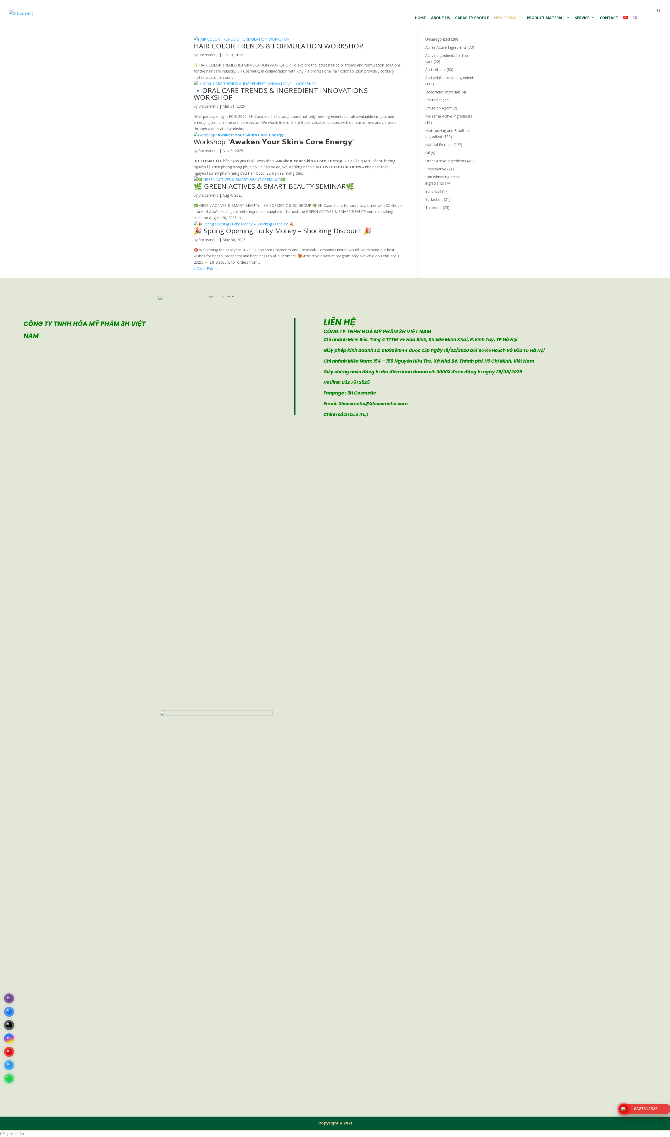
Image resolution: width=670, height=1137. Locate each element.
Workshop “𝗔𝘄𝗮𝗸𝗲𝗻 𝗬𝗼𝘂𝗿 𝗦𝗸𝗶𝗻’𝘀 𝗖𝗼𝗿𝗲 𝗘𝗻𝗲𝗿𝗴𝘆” (274, 141)
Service (582, 17)
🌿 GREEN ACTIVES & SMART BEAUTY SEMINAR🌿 (274, 186)
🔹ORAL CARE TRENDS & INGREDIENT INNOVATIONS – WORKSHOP (283, 94)
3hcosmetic (208, 54)
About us (440, 17)
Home (420, 17)
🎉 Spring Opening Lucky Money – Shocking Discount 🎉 (283, 230)
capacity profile (472, 17)
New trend (505, 17)
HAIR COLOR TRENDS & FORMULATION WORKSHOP (278, 46)
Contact (609, 17)
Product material (546, 17)
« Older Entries (206, 268)
